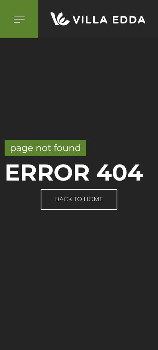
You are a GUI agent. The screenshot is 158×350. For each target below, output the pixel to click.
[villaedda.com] (98, 19)
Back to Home (79, 199)
